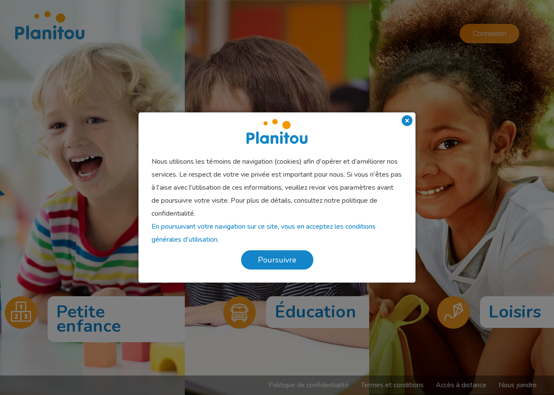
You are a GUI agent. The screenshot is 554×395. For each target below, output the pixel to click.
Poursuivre (277, 260)
